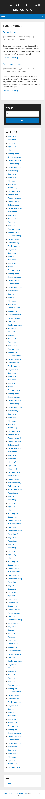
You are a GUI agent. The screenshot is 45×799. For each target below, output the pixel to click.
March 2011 (12, 723)
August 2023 (13, 250)
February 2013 (14, 644)
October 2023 (13, 243)
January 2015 (13, 565)
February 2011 (13, 726)
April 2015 (12, 555)
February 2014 (14, 603)
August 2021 (13, 328)
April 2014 (12, 596)
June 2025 (12, 178)
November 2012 (14, 654)
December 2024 (14, 198)
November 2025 (14, 160)
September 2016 (15, 531)
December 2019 (14, 397)
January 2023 (13, 274)
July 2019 (12, 414)
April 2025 (12, 184)
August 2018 (13, 452)
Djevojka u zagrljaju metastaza (15, 793)
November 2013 (14, 613)
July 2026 (12, 136)
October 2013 (13, 616)
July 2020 (12, 373)
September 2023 (15, 246)
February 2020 (14, 390)
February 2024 (14, 229)
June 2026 (12, 140)
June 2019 (12, 418)
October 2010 (13, 740)
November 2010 (14, 736)
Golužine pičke (12, 64)
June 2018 (12, 459)
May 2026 (12, 143)
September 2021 (15, 325)
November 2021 (14, 318)
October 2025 (13, 164)
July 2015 (12, 544)
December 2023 (14, 236)
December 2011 (14, 692)
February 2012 (14, 685)
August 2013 (13, 623)
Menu (3, 16)
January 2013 (13, 647)
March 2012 (12, 682)
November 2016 (14, 524)
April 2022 (12, 304)
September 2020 (15, 366)
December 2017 (14, 479)
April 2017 (12, 507)
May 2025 (12, 181)
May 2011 (12, 716)
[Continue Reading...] (11, 58)
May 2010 (12, 757)
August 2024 (13, 212)
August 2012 (13, 664)
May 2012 (12, 675)
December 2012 (14, 651)
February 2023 (14, 270)
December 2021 (14, 315)
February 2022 (14, 308)
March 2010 (12, 764)
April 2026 (12, 147)
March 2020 (13, 387)
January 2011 (13, 730)
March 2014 (12, 599)
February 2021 (14, 349)
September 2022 (15, 287)
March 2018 (12, 469)
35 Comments (20, 71)
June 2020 (12, 376)
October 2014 (13, 575)
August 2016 (13, 534)
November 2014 (14, 572)
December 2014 (14, 568)
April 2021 (12, 342)
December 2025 (14, 157)
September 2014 (15, 579)
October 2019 (13, 404)
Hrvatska (6, 71)
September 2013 (15, 620)
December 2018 (14, 438)
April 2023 (12, 263)
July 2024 (12, 215)
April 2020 (12, 383)
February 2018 (14, 472)
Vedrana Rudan (10, 37)
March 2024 (13, 226)
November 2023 (14, 239)
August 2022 (13, 291)
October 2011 (13, 699)
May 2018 (12, 462)
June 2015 (12, 548)
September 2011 (15, 702)
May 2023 (12, 260)
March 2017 (12, 510)
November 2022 (14, 280)
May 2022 (12, 301)
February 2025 (14, 191)
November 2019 (14, 400)
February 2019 (14, 431)
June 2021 (12, 335)
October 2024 (13, 205)
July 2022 (12, 294)
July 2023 (12, 253)
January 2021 (13, 352)
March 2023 (12, 267)
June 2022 (12, 298)
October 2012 (13, 658)
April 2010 (12, 760)
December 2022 (14, 277)
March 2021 (12, 346)
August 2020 (13, 370)
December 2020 (14, 356)
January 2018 (13, 476)
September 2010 (15, 743)
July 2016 (12, 538)
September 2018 (15, 448)
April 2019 (12, 424)
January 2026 (13, 154)
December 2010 (14, 733)
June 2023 (12, 256)
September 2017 (15, 490)
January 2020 (13, 394)
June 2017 (12, 500)
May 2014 (12, 592)
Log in (10, 783)
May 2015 (12, 551)
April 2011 (12, 719)
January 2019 (13, 435)
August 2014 (13, 582)
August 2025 (13, 171)
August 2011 (13, 706)
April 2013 (12, 637)
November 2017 (14, 483)
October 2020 (13, 363)
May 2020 (12, 380)
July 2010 (12, 750)
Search (22, 120)
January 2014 (13, 606)
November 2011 (14, 695)
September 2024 (15, 208)
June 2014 (12, 589)
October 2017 (13, 486)
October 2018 (13, 445)
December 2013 (14, 610)
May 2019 (12, 421)
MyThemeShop (26, 796)
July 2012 (12, 668)
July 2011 (11, 709)
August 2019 (13, 411)
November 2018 (14, 442)
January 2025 (13, 195)
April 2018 (12, 466)
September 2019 (15, 407)
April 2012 (12, 678)
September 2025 (15, 167)
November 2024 (14, 202)
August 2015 (13, 541)
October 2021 (13, 322)
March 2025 (12, 188)
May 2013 (12, 634)
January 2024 (13, 232)
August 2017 (13, 493)
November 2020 (14, 359)
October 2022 (13, 284)
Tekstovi (6, 39)
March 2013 (12, 640)
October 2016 (13, 527)
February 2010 (14, 767)
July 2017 (12, 496)
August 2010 (13, 747)
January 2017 (13, 517)
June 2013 (12, 630)
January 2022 (13, 311)
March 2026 (13, 150)
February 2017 (14, 514)
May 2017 (12, 503)
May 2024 (12, 219)
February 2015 (14, 562)
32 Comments (20, 39)
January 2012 (13, 688)
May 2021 (12, 339)
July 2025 (12, 174)
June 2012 (12, 671)
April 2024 (12, 222)
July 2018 (12, 455)
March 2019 (12, 428)
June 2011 (12, 712)
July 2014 (12, 586)
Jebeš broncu (11, 32)
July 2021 (12, 332)
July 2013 (12, 627)
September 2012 (15, 661)
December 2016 (14, 520)
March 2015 (12, 558)
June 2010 (12, 754)
